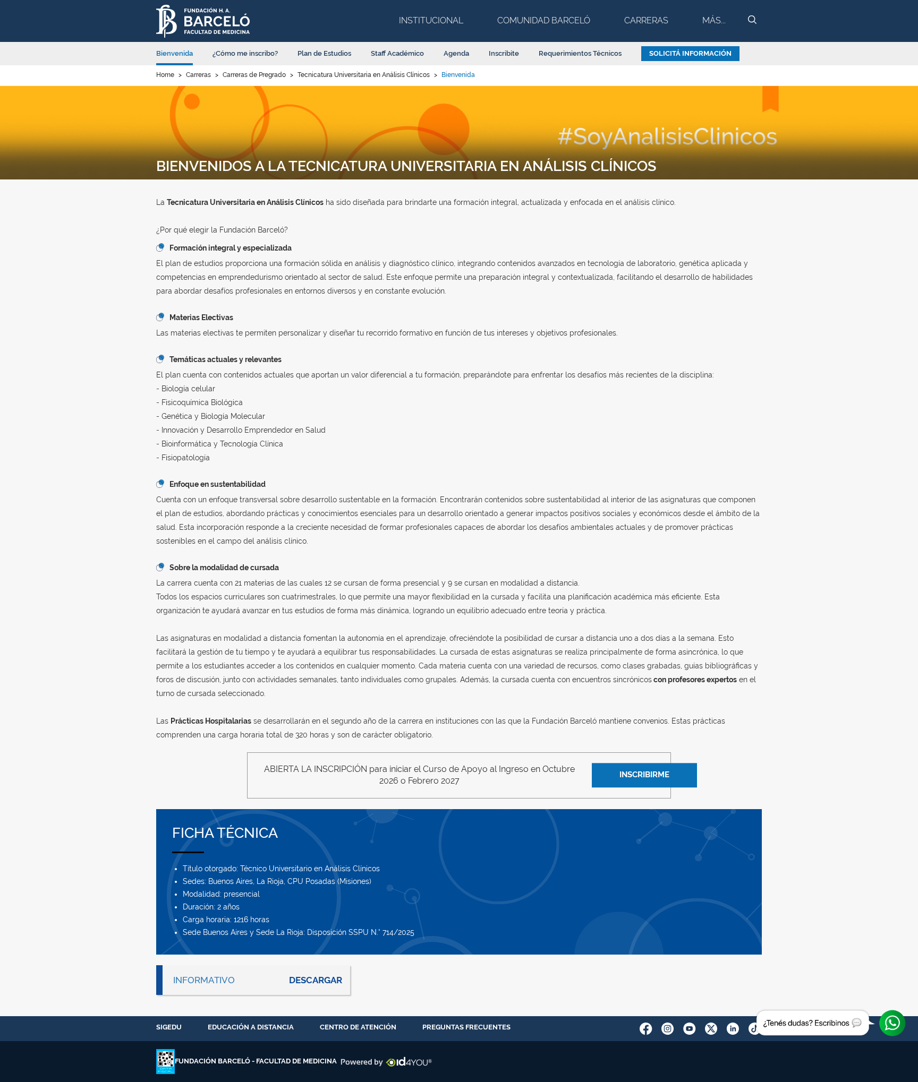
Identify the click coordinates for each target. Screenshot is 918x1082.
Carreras (646, 20)
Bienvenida (174, 53)
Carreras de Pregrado (254, 75)
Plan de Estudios (324, 53)
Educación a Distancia (251, 1027)
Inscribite (504, 53)
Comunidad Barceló (543, 20)
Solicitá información (690, 53)
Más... (714, 20)
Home (165, 75)
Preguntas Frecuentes (466, 1027)
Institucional (431, 20)
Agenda (456, 53)
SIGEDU (169, 1027)
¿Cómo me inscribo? (245, 53)
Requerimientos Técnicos (580, 53)
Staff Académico (397, 53)
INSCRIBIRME (644, 775)
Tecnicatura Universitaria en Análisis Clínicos (364, 75)
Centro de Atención (358, 1027)
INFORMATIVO (204, 980)
